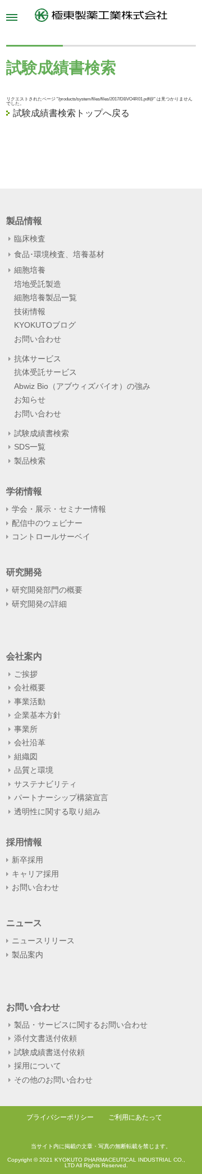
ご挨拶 (26, 673)
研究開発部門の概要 (47, 589)
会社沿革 (29, 742)
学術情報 (24, 491)
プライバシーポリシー (60, 1117)
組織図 (26, 756)
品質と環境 (33, 769)
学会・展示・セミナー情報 (59, 509)
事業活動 (29, 701)
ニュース (24, 923)
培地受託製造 (37, 283)
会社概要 (29, 687)
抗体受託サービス (45, 372)
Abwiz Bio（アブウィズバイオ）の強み (82, 386)
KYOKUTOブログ (45, 324)
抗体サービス (37, 359)
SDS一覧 (29, 446)
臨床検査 (29, 239)
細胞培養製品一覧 (45, 297)
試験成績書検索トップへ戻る (71, 113)
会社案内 (24, 656)
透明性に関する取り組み (57, 811)
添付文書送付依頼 (45, 1038)
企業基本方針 (37, 714)
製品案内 (27, 954)
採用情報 (24, 842)
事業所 (26, 728)
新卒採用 (27, 859)
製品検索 (29, 460)
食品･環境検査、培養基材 (59, 254)
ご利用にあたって (135, 1117)
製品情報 (24, 221)
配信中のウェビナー (47, 523)
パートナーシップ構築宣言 (61, 797)
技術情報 (29, 311)
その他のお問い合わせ (53, 1079)
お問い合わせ (37, 338)
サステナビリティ (45, 783)
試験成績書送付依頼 (49, 1052)
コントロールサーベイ (51, 536)
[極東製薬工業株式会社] (101, 14)
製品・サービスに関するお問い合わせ (81, 1024)
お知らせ (29, 399)
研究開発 (24, 572)
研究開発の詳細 (39, 603)
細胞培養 (29, 270)
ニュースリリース (43, 940)
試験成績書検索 (41, 433)
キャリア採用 (35, 873)
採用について (37, 1065)
